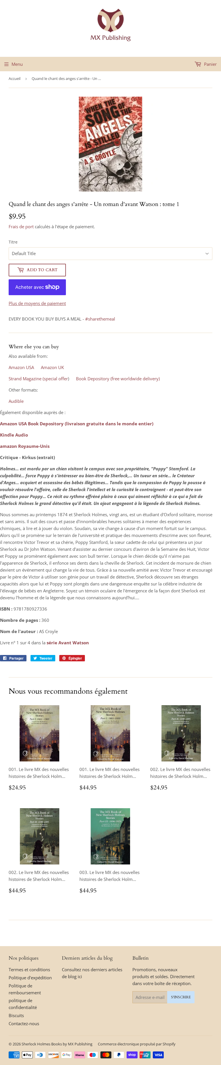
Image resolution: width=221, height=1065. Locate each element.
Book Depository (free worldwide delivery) (118, 378)
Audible (16, 401)
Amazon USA (21, 367)
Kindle (7, 435)
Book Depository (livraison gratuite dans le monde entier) (90, 423)
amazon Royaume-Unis (24, 446)
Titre (13, 242)
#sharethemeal (100, 319)
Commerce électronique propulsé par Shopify (137, 1044)
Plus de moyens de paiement (37, 303)
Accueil (14, 78)
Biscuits (16, 1015)
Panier (210, 64)
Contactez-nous (24, 1023)
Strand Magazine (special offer (38, 378)
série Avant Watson (68, 642)
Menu (17, 64)
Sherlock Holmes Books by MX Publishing (57, 1044)
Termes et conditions (29, 969)
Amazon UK (52, 367)
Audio (21, 435)
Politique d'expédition (30, 977)
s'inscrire (181, 997)
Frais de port (21, 226)
